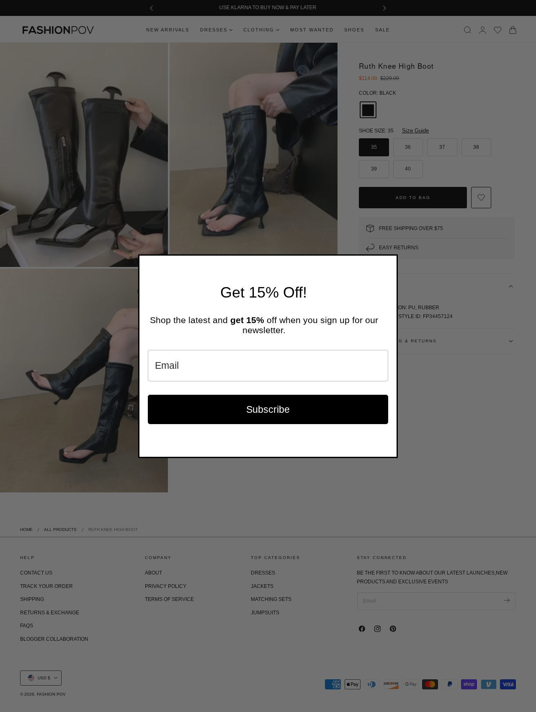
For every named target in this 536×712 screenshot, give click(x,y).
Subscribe (268, 409)
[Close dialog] (389, 262)
